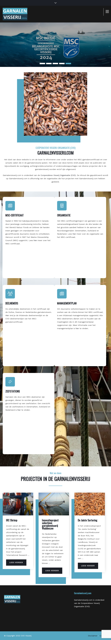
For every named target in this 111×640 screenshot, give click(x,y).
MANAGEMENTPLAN (66, 303)
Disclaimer (92, 636)
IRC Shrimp (11, 520)
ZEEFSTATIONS (12, 391)
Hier (7, 315)
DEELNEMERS (11, 303)
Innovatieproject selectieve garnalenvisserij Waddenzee (50, 524)
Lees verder (16, 562)
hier (36, 240)
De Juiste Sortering (87, 520)
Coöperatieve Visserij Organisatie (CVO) (58, 175)
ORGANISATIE (64, 215)
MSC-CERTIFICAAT (14, 215)
